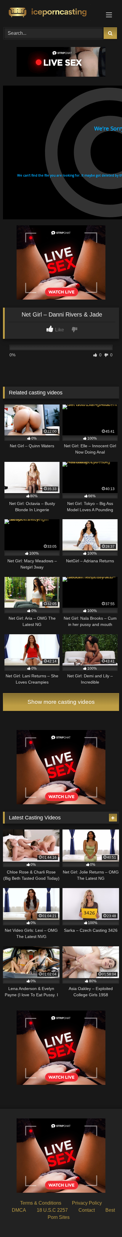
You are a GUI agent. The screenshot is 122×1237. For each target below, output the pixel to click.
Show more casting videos (61, 702)
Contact (86, 1210)
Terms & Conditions (40, 1202)
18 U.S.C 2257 (52, 1210)
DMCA (19, 1210)
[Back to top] (103, 1219)
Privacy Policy (87, 1202)
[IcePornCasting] (50, 13)
